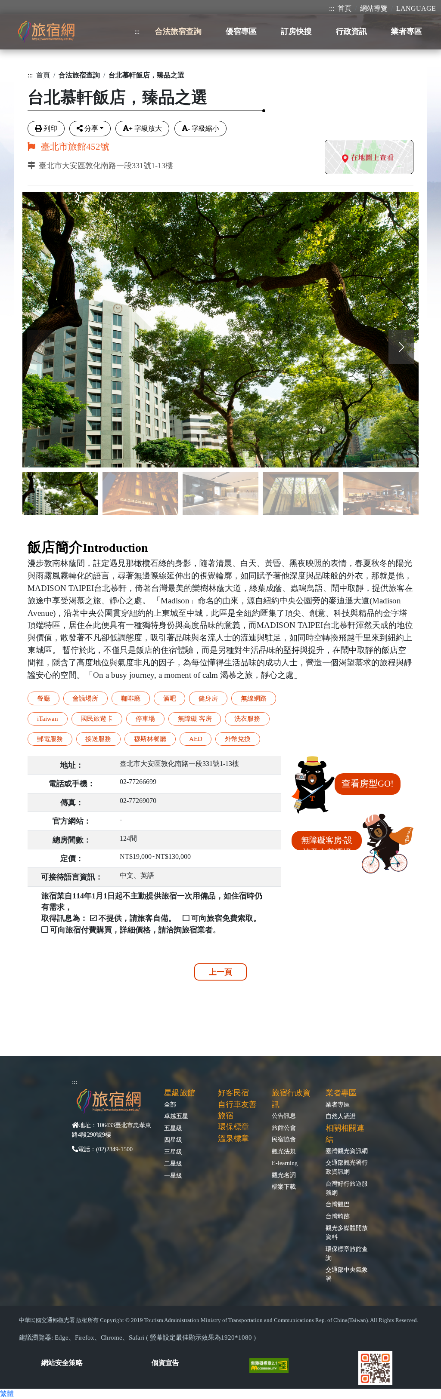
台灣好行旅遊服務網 (347, 1188)
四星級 (173, 1139)
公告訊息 (284, 1115)
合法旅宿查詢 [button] (178, 31)
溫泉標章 (233, 1138)
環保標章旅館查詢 (347, 1253)
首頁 (344, 8)
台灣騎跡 (338, 1216)
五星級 (173, 1128)
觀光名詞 (284, 1174)
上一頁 (220, 972)
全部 (170, 1104)
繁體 (7, 1393)
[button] (401, 347)
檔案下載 (284, 1186)
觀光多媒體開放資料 (347, 1232)
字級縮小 (203, 128)
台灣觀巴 (338, 1204)
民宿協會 (284, 1139)
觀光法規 (284, 1151)
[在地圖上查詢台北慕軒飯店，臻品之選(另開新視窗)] (369, 158)
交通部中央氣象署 (347, 1274)
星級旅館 (179, 1092)
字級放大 (145, 128)
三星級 (173, 1151)
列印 (50, 128)
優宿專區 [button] (241, 31)
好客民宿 (233, 1092)
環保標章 (233, 1126)
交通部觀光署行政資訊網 (347, 1167)
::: (331, 8)
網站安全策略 (62, 1362)
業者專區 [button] (406, 31)
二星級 (173, 1163)
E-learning (285, 1162)
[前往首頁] (46, 31)
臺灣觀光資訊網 (347, 1150)
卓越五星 (176, 1116)
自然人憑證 (341, 1116)
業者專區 (338, 1104)
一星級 (173, 1175)
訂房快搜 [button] (296, 31)
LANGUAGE (416, 8)
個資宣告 (165, 1362)
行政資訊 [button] (351, 31)
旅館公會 (284, 1127)
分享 (91, 128)
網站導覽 (374, 8)
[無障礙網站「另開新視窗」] (272, 1364)
